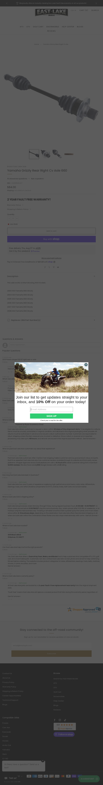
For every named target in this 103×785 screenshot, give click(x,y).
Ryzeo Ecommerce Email (34, 424)
